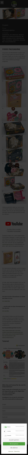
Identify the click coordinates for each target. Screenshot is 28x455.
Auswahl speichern (14, 440)
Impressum (10, 451)
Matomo (8, 426)
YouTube (9, 431)
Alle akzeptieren (14, 444)
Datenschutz (17, 451)
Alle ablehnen (14, 447)
